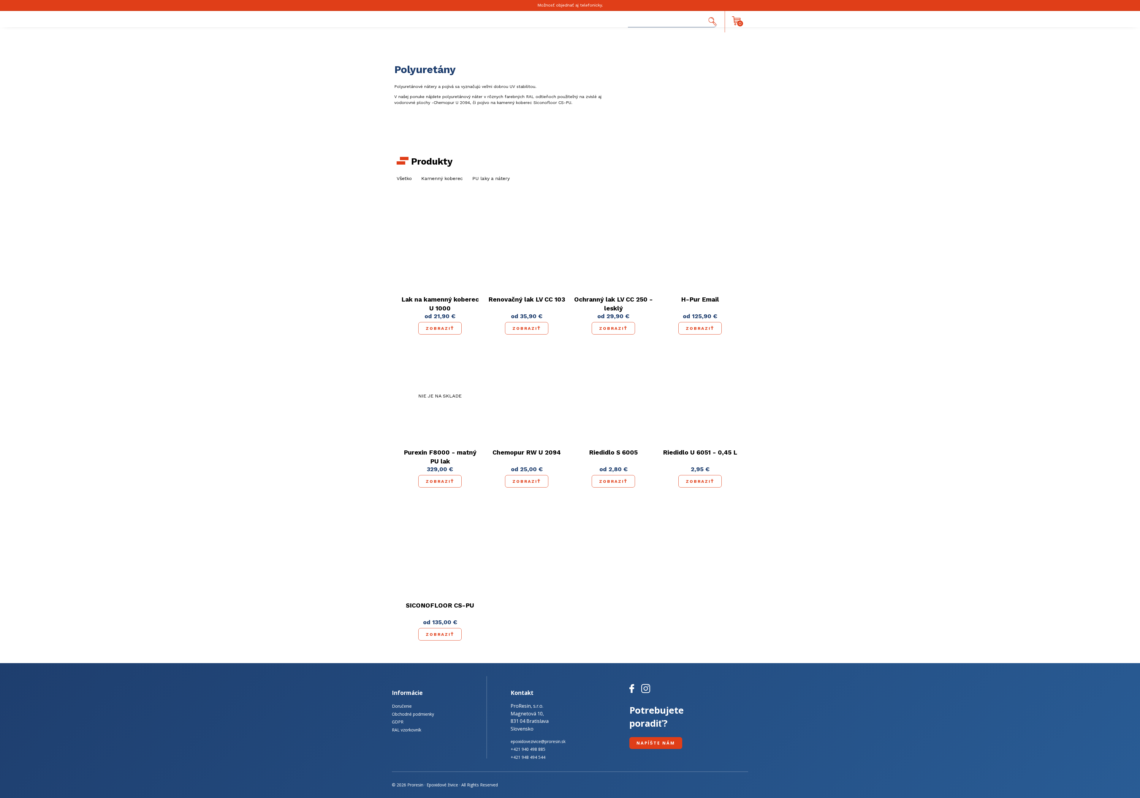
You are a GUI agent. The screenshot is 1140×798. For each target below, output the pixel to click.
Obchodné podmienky (413, 714)
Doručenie (402, 706)
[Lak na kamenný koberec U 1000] (440, 243)
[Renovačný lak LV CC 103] (527, 243)
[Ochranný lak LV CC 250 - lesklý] (613, 243)
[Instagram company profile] (645, 693)
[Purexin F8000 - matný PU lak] (440, 396)
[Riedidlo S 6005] (613, 396)
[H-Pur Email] (700, 243)
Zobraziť (440, 328)
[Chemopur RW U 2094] (526, 396)
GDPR (397, 722)
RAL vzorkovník (406, 730)
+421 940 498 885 (528, 749)
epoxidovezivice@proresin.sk (538, 741)
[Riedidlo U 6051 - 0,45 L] (700, 396)
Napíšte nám (655, 743)
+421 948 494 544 (528, 757)
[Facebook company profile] (635, 693)
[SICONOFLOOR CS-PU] (440, 549)
